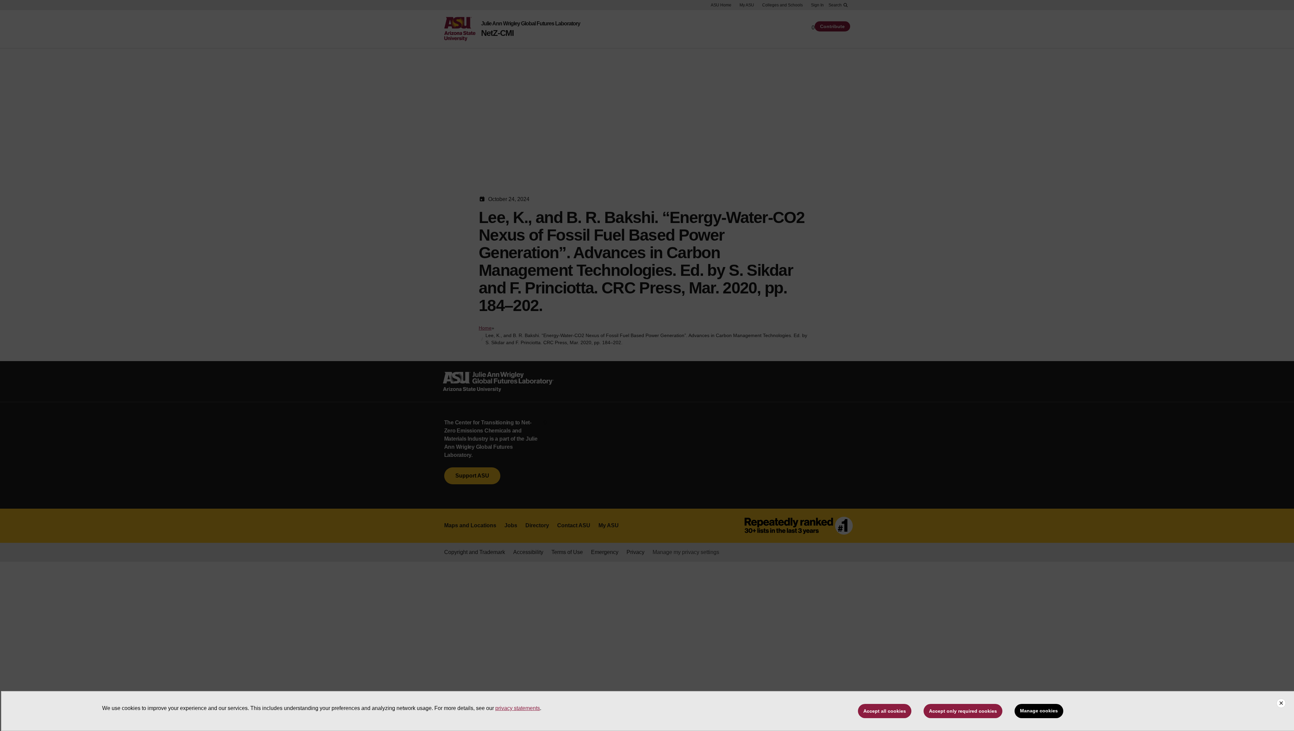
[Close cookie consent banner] (1281, 703)
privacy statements (517, 708)
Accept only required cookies (963, 711)
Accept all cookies (884, 711)
